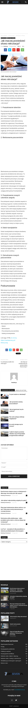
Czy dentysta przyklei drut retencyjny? (7, 362)
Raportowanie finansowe (7, 644)
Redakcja (6, 46)
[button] (26, 2)
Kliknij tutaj (4, 343)
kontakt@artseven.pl (20, 689)
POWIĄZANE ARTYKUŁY (8, 390)
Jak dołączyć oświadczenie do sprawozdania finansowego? (23, 364)
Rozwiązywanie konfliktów (7, 653)
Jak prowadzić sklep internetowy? (18, 616)
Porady (2, 646)
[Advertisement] (14, 19)
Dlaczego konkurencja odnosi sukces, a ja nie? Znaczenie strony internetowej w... (18, 605)
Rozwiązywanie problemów (8, 649)
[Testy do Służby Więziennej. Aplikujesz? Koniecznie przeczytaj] (5, 633)
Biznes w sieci (3, 38)
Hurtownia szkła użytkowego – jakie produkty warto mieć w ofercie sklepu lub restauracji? (13, 520)
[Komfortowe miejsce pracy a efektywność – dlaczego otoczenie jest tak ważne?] (5, 590)
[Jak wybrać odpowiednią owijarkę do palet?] (5, 598)
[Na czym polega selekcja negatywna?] (5, 418)
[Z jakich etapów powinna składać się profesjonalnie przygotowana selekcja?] (5, 433)
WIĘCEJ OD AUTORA (21, 390)
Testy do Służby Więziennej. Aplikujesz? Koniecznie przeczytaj (17, 633)
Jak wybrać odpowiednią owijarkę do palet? (14, 500)
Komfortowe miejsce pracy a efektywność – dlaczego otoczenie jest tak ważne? (17, 590)
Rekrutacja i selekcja (11, 38)
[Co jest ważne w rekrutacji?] (5, 396)
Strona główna (4, 35)
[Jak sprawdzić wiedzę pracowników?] (5, 403)
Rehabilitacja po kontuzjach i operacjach (11, 660)
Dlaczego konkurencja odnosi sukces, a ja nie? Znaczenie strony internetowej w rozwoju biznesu (13, 509)
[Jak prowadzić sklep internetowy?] (5, 618)
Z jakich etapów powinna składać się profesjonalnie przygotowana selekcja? (17, 433)
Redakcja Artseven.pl (5, 495)
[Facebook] (11, 700)
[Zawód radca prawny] (5, 626)
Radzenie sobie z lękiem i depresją (9, 656)
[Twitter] (16, 700)
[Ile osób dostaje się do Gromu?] (5, 426)
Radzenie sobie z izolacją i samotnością (11, 658)
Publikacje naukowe (6, 651)
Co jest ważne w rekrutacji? (17, 394)
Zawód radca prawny (15, 624)
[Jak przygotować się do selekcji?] (5, 411)
